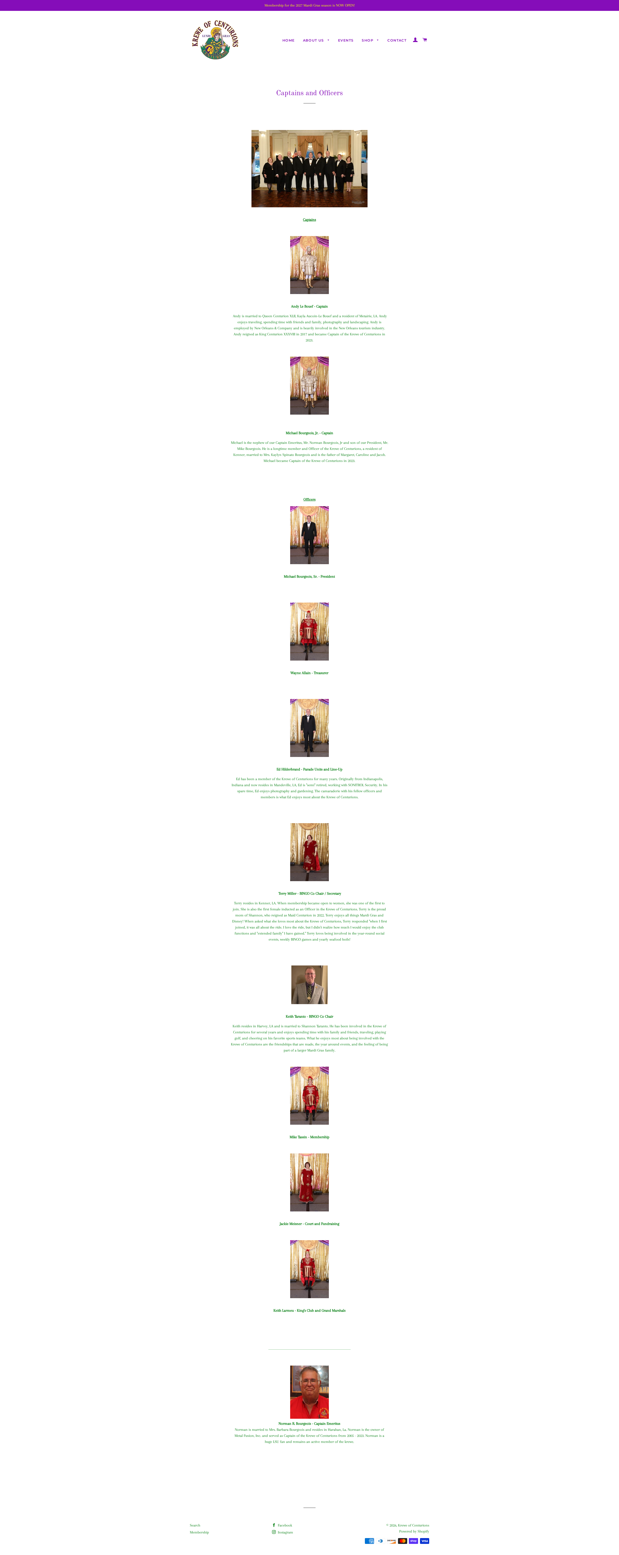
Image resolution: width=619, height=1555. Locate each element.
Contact (396, 40)
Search (195, 1525)
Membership (199, 1532)
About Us (314, 40)
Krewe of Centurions (413, 1525)
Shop (368, 40)
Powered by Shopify (414, 1531)
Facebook (284, 1525)
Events (346, 40)
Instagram (285, 1532)
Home (288, 40)
